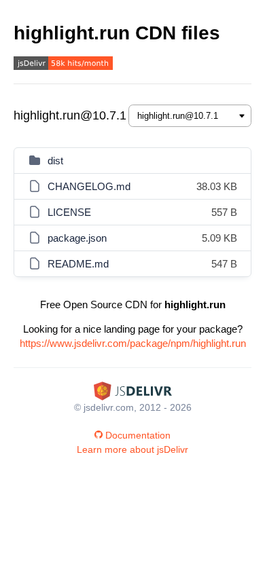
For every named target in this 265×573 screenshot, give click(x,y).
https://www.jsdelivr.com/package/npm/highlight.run (133, 343)
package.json (77, 238)
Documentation (138, 435)
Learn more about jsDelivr (132, 449)
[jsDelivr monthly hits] (63, 64)
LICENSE (69, 212)
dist (55, 160)
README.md (78, 264)
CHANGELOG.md (89, 186)
